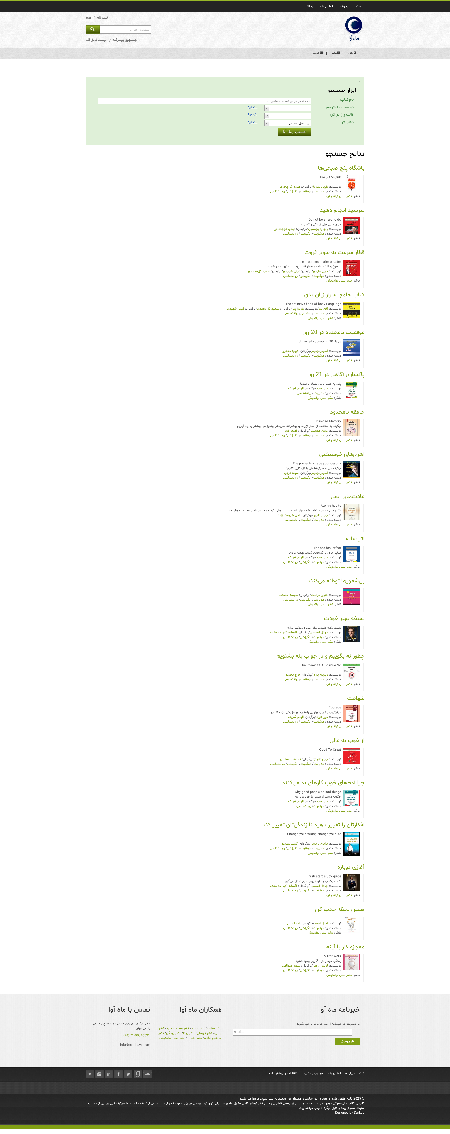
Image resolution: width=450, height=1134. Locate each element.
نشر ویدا (189, 1033)
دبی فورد (322, 388)
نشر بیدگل (173, 1033)
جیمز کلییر (321, 515)
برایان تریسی (319, 843)
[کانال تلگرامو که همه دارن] (90, 1074)
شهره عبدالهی (291, 965)
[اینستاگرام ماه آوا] (99, 1074)
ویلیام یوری (320, 675)
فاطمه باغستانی (290, 759)
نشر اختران (194, 1038)
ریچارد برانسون (318, 229)
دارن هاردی (320, 271)
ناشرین (315, 53)
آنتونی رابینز (319, 351)
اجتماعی (305, 313)
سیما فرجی (291, 473)
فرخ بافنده (293, 675)
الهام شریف (296, 388)
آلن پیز (323, 309)
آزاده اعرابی (294, 923)
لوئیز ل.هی (320, 965)
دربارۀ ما (344, 6)
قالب (334, 53)
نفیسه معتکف (288, 595)
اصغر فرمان (289, 431)
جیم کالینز (321, 759)
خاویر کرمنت (319, 595)
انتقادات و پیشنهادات (283, 1073)
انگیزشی (292, 191)
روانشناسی (277, 191)
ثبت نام (102, 17)
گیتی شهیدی (291, 271)
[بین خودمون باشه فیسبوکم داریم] (118, 1074)
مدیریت (319, 191)
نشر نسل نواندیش (339, 196)
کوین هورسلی (319, 431)
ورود (88, 17)
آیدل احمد (321, 923)
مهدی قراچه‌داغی (289, 187)
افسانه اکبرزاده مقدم (283, 632)
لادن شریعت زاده (289, 515)
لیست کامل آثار (96, 40)
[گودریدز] (138, 1074)
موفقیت (305, 191)
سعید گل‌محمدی (259, 271)
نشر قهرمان (204, 1033)
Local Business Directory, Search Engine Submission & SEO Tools (47, 1127)
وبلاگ (309, 6)
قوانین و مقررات (312, 1073)
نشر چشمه (214, 1028)
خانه (358, 6)
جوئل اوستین (319, 632)
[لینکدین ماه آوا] (109, 1074)
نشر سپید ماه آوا (177, 1028)
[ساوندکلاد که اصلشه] (147, 1074)
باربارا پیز (298, 309)
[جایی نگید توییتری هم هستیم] (128, 1074)
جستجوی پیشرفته (125, 40)
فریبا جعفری (290, 351)
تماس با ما (326, 6)
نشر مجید (198, 1028)
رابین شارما (320, 187)
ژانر (351, 53)
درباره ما (349, 1073)
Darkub (359, 1113)
